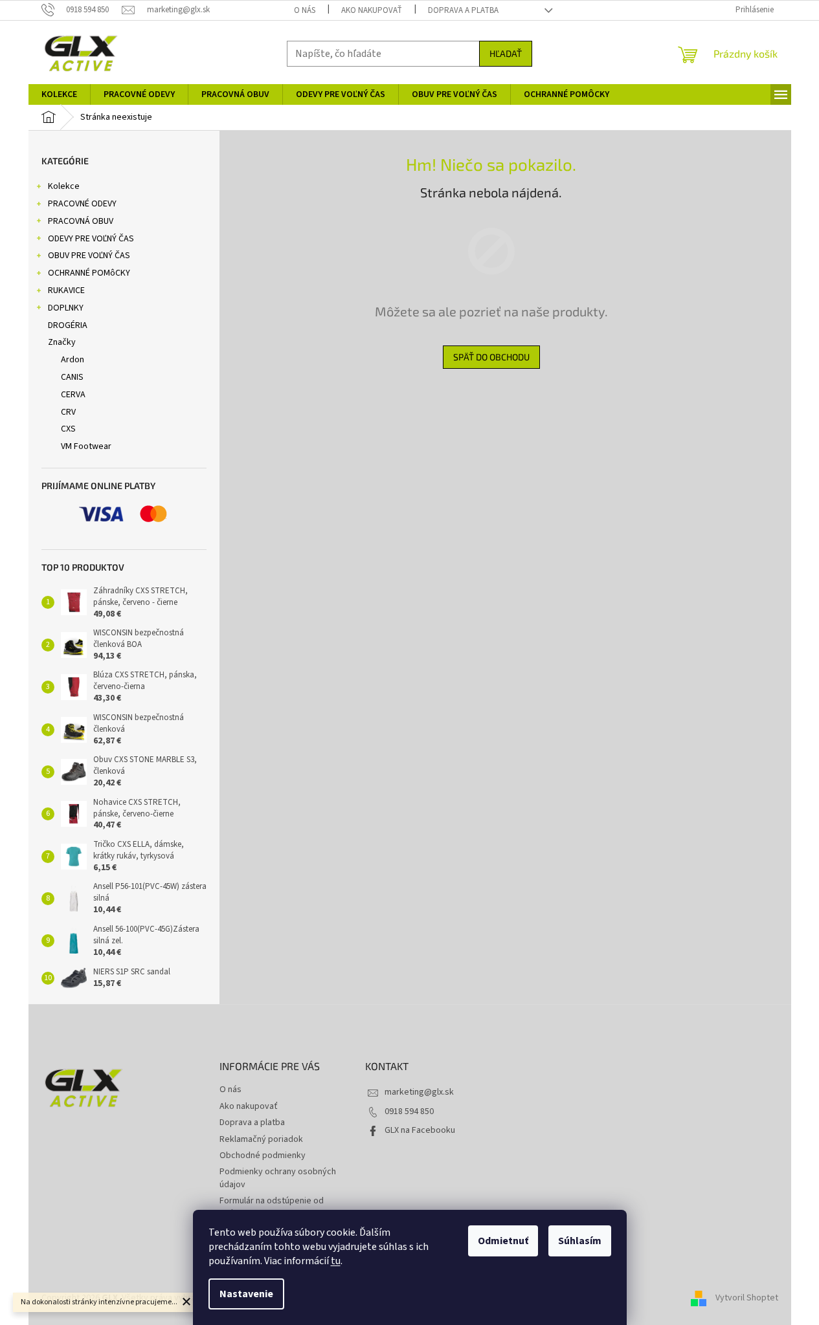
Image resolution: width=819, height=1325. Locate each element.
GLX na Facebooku (420, 1130)
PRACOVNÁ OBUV (80, 221)
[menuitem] (59, 94)
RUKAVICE (66, 290)
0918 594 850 (409, 1111)
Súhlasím (579, 1241)
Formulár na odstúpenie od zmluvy (271, 1207)
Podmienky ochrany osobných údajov (277, 1177)
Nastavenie (246, 1294)
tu (336, 1261)
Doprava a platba (463, 10)
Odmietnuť (503, 1241)
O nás (304, 10)
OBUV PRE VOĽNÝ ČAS (89, 255)
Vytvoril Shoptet (746, 1298)
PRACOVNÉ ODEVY (82, 203)
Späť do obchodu (491, 356)
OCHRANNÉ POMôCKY (89, 273)
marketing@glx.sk (419, 1092)
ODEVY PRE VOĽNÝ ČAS (91, 238)
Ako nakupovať (371, 10)
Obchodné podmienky (262, 1155)
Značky (62, 342)
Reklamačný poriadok (261, 1139)
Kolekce (64, 186)
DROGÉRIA (67, 325)
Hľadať (505, 53)
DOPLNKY (66, 307)
